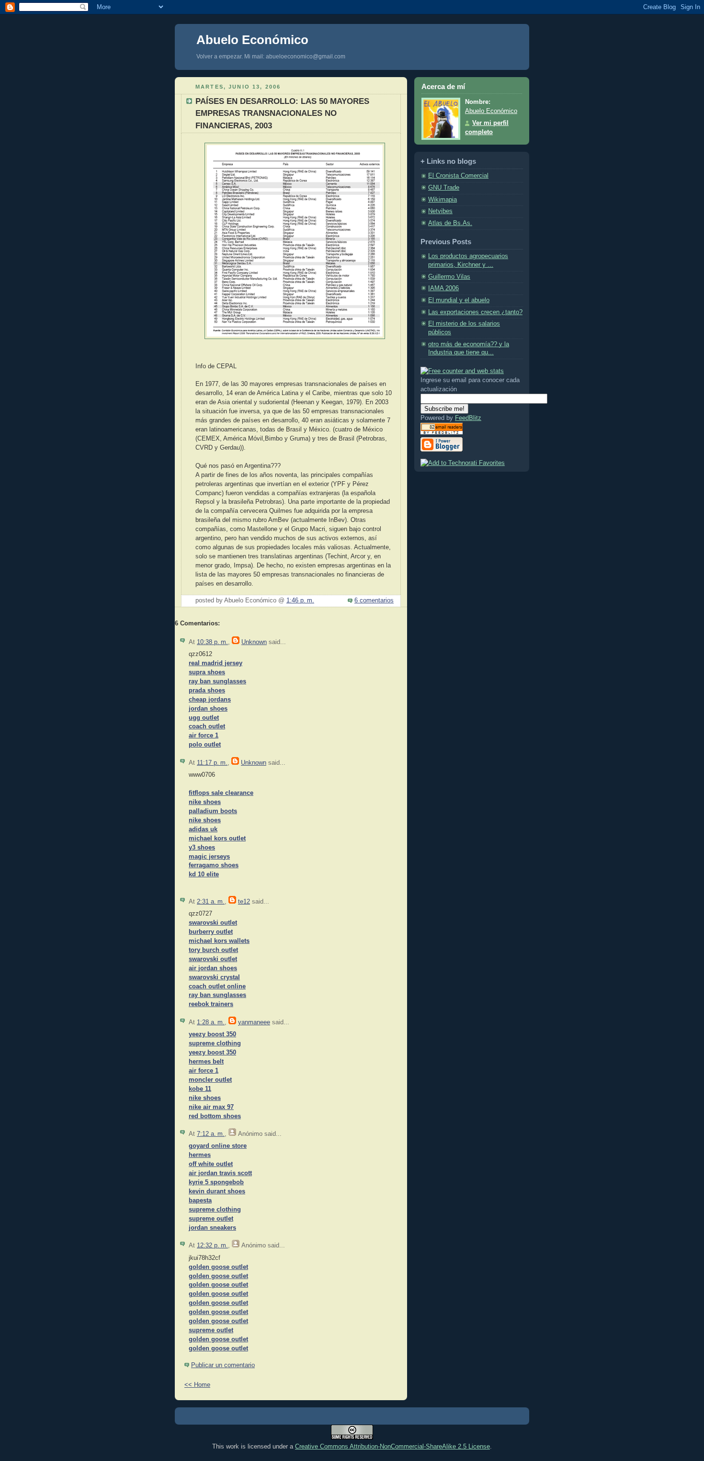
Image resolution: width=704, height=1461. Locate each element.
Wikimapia (442, 199)
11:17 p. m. (212, 762)
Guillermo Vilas (449, 276)
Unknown (254, 642)
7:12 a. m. (211, 1134)
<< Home (197, 1385)
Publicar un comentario (223, 1365)
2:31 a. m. (211, 901)
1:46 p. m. (300, 600)
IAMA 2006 (443, 288)
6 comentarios (374, 600)
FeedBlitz (468, 418)
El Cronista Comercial (458, 175)
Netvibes (440, 211)
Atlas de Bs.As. (450, 223)
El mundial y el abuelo (458, 300)
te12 (244, 901)
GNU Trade (443, 187)
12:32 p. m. (212, 1245)
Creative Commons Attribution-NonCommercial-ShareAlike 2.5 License (392, 1446)
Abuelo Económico (252, 40)
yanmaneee (254, 1022)
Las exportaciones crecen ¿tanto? (475, 312)
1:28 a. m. (211, 1022)
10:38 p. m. (212, 642)
